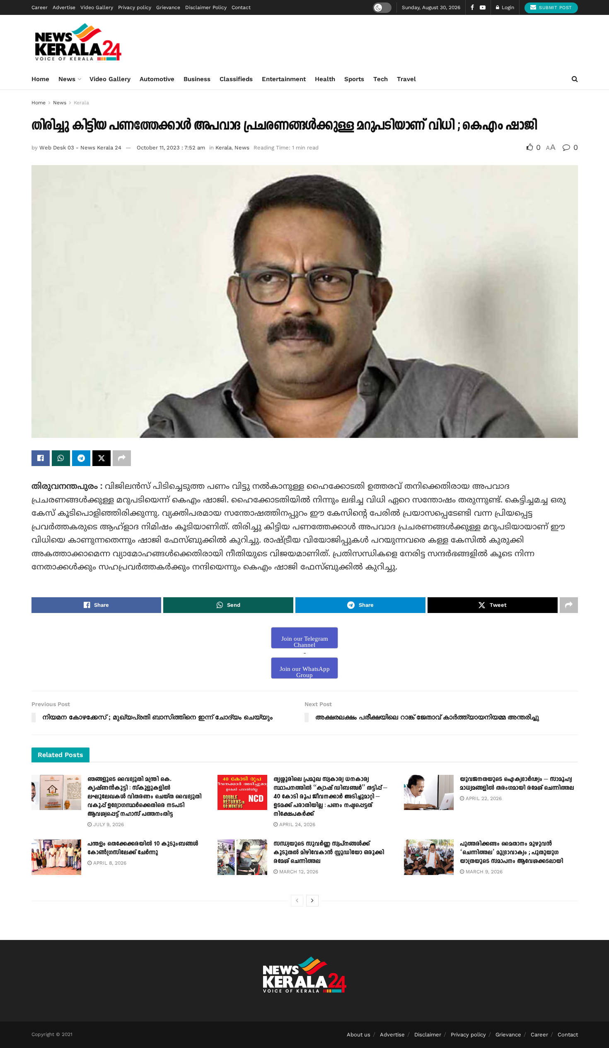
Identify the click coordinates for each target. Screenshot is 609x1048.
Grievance (168, 7)
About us (358, 1034)
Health (325, 79)
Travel (406, 79)
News (66, 79)
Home (40, 79)
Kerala (81, 103)
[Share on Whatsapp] (61, 458)
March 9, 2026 (483, 872)
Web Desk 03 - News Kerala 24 (80, 147)
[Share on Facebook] (40, 458)
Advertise (64, 7)
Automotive (157, 79)
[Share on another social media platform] (122, 458)
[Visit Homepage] (78, 41)
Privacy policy (134, 7)
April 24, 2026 (296, 824)
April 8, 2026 (109, 863)
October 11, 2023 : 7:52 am (171, 147)
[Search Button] (575, 79)
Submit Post (554, 7)
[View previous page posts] (297, 900)
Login (507, 7)
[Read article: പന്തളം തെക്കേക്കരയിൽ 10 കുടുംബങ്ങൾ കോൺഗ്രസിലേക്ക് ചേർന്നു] (56, 857)
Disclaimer (427, 1034)
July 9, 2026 (108, 824)
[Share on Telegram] (81, 458)
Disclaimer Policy (206, 7)
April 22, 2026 (483, 798)
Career (39, 7)
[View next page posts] (312, 900)
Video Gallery (96, 7)
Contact (241, 7)
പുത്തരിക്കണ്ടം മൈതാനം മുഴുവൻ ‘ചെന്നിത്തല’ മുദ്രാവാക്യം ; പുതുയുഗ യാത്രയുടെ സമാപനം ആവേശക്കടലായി (511, 852)
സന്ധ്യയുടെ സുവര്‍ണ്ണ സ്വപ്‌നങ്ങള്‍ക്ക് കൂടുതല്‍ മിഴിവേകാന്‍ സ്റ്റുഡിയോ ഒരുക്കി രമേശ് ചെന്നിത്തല (328, 852)
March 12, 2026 (298, 872)
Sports (354, 79)
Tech (380, 79)
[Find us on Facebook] (472, 7)
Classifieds (236, 79)
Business (197, 79)
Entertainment (284, 79)
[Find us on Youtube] (483, 7)
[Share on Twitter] (101, 458)
